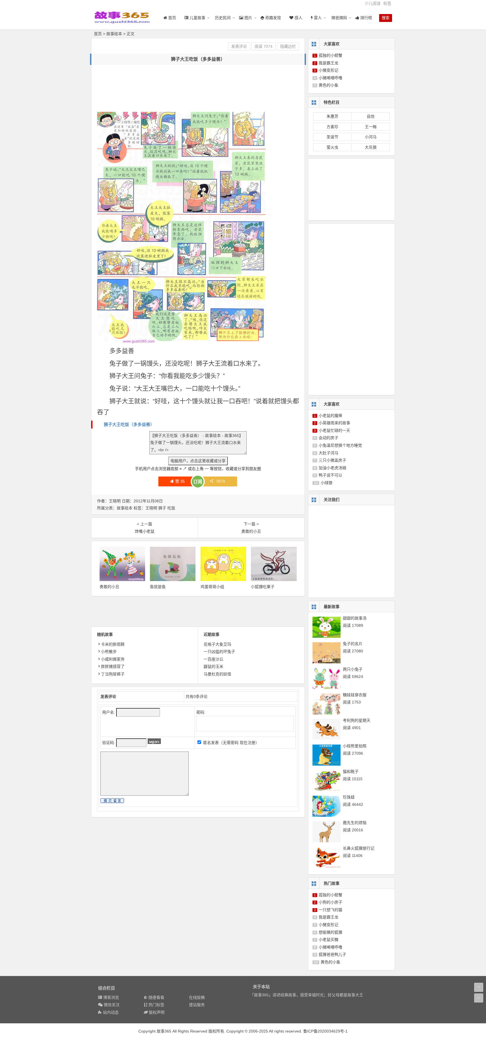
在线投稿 (197, 997)
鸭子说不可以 (330, 475)
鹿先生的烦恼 (354, 822)
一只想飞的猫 (330, 910)
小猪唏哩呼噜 (330, 78)
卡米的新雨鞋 (113, 644)
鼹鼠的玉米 (213, 666)
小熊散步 (109, 651)
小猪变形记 (328, 70)
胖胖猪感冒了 (113, 666)
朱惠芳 (332, 116)
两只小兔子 (353, 669)
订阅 (197, 481)
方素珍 (332, 126)
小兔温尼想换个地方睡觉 (340, 445)
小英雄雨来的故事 (334, 423)
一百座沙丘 (213, 659)
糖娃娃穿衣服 (354, 695)
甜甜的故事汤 (354, 618)
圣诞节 (332, 137)
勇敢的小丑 (109, 586)
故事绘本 (114, 33)
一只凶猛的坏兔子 (219, 651)
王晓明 (151, 508)
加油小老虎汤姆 (332, 468)
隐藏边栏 (288, 46)
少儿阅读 (373, 3)
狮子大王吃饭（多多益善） (129, 424)
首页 (98, 33)
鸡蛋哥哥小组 (212, 586)
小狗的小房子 (330, 902)
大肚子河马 (328, 453)
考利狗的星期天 (356, 720)
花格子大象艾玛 (217, 644)
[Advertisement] (199, 83)
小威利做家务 (113, 659)
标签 (387, 3)
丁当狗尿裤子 (113, 674)
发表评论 (239, 46)
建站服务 (197, 1004)
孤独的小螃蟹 (330, 55)
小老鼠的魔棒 (330, 415)
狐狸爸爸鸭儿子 (332, 954)
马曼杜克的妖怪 (217, 674)
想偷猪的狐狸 (330, 932)
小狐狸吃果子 (262, 586)
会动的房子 (328, 437)
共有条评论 (197, 696)
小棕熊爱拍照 (354, 746)
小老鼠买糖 (328, 939)
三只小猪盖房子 (332, 460)
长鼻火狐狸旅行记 (358, 848)
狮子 (162, 508)
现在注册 (247, 742)
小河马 (371, 137)
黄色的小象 (328, 85)
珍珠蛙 (349, 797)
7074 (220, 481)
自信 (371, 116)
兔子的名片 (353, 643)
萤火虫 (332, 147)
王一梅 (371, 126)
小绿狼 (326, 482)
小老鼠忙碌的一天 (334, 430)
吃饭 (171, 508)
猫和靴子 (351, 771)
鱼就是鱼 (158, 586)
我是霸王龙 (328, 63)
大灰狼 (371, 147)
